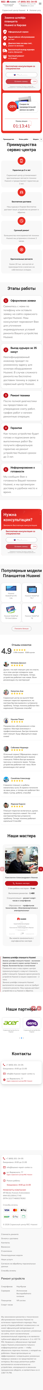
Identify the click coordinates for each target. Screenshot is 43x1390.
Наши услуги (7, 1259)
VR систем (21, 1300)
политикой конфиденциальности (26, 87)
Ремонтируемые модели (12, 1255)
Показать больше (22, 628)
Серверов (5, 1290)
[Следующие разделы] (41, 139)
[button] (40, 869)
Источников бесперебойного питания (24, 1293)
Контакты (5, 1242)
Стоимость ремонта (9, 1234)
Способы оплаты (8, 1270)
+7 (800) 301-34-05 (27, 1)
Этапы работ (23, 139)
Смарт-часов (7, 1304)
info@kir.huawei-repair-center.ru (21, 1074)
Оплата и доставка (9, 1238)
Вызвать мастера (22, 883)
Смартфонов (6, 1286)
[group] (11, 1025)
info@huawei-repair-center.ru (19, 1167)
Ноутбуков (21, 1286)
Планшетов (6, 1300)
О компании (6, 1251)
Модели (36, 139)
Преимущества (8, 139)
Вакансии (5, 1247)
